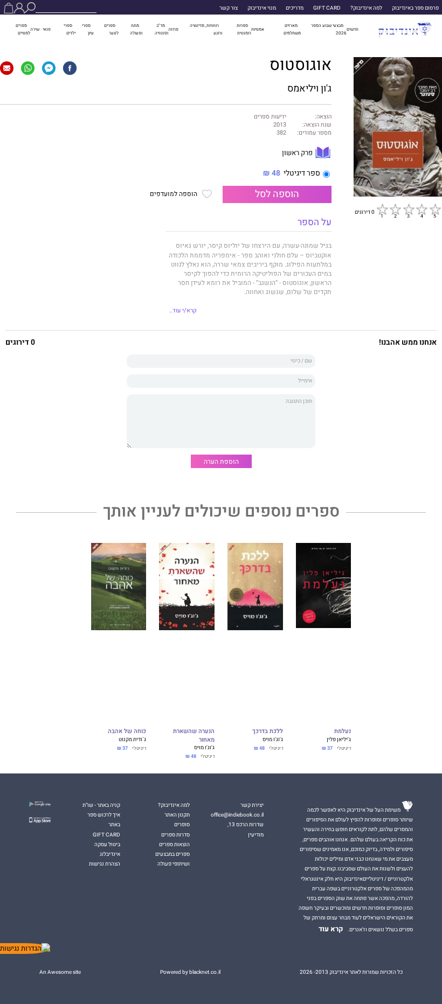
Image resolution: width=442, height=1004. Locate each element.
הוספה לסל (277, 194)
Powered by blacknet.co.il (190, 972)
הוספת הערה (221, 461)
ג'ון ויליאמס (309, 88)
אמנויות (257, 29)
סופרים (182, 824)
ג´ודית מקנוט (132, 739)
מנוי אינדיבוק (261, 8)
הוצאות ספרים (174, 844)
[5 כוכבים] (435, 209)
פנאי (47, 29)
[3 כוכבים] (409, 209)
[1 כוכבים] (382, 209)
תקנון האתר (177, 815)
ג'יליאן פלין (339, 739)
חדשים (352, 29)
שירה (34, 29)
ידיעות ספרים (270, 117)
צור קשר (228, 8)
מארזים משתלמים (292, 29)
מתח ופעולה (136, 29)
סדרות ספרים (175, 835)
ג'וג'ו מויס (273, 739)
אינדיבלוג (110, 854)
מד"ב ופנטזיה (161, 29)
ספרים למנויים (23, 29)
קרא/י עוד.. (183, 310)
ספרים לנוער (111, 29)
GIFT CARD (327, 8)
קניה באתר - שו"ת (101, 805)
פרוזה (173, 29)
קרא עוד (331, 929)
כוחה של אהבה (127, 732)
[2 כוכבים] (395, 209)
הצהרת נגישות (104, 864)
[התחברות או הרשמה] (19, 8)
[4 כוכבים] (421, 209)
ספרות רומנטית (244, 29)
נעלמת (342, 732)
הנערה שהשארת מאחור (194, 736)
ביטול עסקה (107, 844)
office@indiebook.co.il (237, 815)
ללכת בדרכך (267, 732)
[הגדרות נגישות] (25, 948)
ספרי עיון (88, 29)
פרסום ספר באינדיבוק (415, 8)
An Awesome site (60, 972)
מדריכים (294, 8)
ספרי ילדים (69, 29)
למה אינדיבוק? (366, 8)
